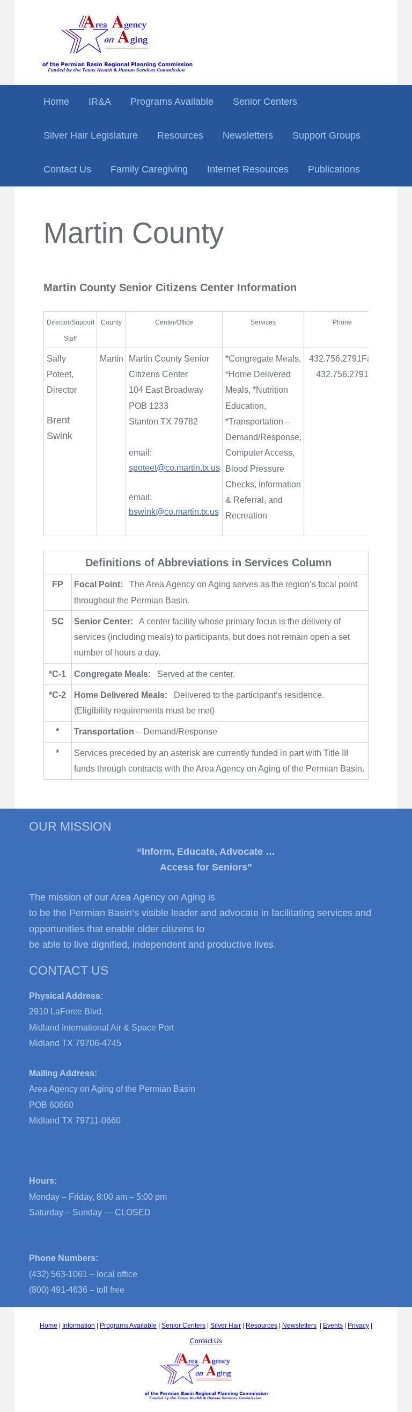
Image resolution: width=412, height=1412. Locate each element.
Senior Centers (265, 101)
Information (78, 1325)
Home (56, 101)
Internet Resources (248, 169)
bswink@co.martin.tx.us (174, 511)
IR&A (100, 101)
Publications (334, 169)
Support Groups (326, 135)
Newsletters (248, 135)
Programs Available (172, 101)
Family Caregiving (149, 169)
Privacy (358, 1325)
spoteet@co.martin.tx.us (174, 467)
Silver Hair (225, 1325)
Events (333, 1325)
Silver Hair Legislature (90, 135)
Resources (180, 135)
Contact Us (67, 169)
